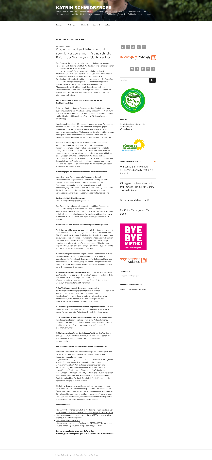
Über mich (96, 25)
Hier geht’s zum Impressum (129, 276)
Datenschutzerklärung (63, 455)
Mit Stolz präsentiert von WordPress (85, 455)
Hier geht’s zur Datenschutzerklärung (133, 289)
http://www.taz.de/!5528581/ (68, 420)
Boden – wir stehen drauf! (134, 200)
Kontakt (107, 25)
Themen (59, 25)
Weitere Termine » (126, 129)
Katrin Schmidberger (84, 7)
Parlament (71, 25)
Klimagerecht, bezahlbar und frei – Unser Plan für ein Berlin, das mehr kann (137, 187)
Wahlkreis (85, 25)
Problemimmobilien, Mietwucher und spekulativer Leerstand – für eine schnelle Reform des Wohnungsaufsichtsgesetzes (83, 53)
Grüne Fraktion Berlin (130, 161)
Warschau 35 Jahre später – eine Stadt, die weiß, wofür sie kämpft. (136, 170)
